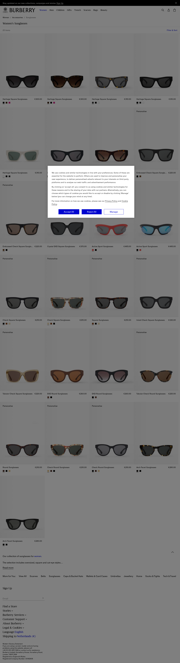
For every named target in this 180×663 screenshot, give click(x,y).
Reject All (91, 211)
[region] (91, 192)
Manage (114, 211)
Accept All (69, 211)
